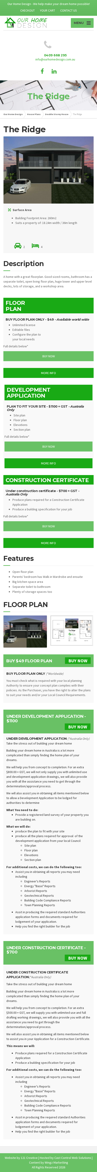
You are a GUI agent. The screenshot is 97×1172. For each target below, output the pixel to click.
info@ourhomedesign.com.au (55, 59)
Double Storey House (56, 114)
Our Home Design (13, 114)
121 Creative (29, 1158)
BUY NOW (77, 660)
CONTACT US (68, 10)
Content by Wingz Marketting (48, 1162)
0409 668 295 (55, 55)
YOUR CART (47, 10)
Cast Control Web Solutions (72, 1158)
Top (93, 1168)
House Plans (34, 114)
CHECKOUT (27, 10)
